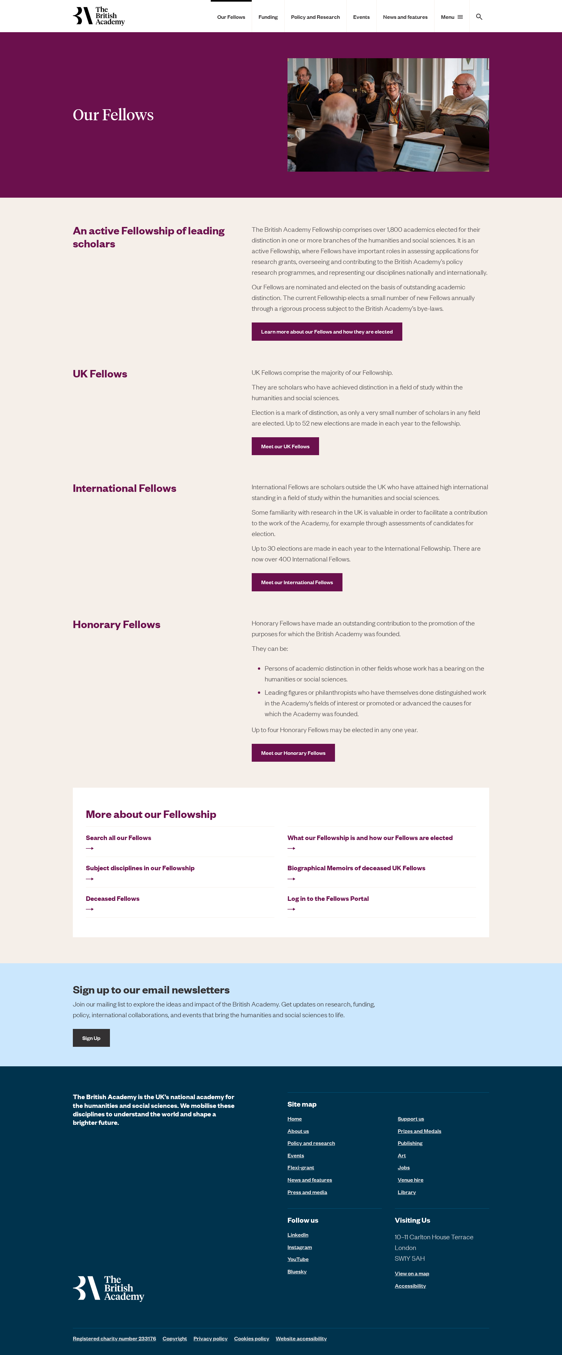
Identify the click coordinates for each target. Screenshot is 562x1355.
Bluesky (297, 1271)
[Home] (99, 16)
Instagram (300, 1246)
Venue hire (410, 1179)
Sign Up (91, 1037)
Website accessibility (301, 1338)
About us (298, 1130)
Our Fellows (231, 16)
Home (295, 1118)
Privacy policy (211, 1338)
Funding (268, 16)
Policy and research (311, 1142)
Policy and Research (315, 16)
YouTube (298, 1258)
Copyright (175, 1338)
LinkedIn (298, 1234)
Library (407, 1191)
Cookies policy (251, 1338)
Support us (411, 1118)
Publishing (410, 1142)
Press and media (307, 1191)
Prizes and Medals (419, 1130)
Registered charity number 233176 (114, 1338)
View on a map (412, 1273)
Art (402, 1155)
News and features (405, 16)
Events (361, 16)
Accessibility (410, 1285)
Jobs (404, 1167)
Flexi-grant (301, 1167)
